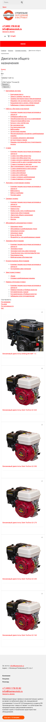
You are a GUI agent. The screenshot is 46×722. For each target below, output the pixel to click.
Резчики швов (15, 195)
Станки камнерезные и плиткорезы (23, 168)
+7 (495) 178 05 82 (11, 26)
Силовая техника (21, 50)
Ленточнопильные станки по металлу (24, 166)
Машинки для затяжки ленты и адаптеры (25, 100)
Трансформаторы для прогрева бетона (25, 253)
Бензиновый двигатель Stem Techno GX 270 (20, 523)
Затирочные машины (18, 131)
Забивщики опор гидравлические (22, 296)
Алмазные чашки (16, 233)
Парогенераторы (16, 255)
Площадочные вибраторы (20, 121)
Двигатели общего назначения (21, 215)
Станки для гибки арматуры (20, 158)
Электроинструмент (13, 272)
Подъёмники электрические (20, 268)
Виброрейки (14, 129)
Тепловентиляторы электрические (23, 251)
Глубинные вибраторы (18, 116)
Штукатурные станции (18, 140)
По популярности (7, 306)
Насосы (13, 219)
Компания (6, 675)
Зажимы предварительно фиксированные (25, 98)
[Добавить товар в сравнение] (42, 312)
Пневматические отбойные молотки (23, 289)
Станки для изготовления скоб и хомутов (25, 160)
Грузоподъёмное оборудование (17, 261)
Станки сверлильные (17, 170)
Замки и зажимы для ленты (20, 96)
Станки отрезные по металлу (21, 164)
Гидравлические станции (19, 292)
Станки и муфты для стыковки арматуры (25, 162)
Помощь (5, 682)
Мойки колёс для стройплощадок (22, 210)
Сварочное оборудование (19, 213)
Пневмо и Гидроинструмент (16, 282)
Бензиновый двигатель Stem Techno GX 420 (20, 410)
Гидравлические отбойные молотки (23, 294)
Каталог (10, 50)
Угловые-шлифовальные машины (22, 278)
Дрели (12, 276)
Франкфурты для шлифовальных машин (25, 237)
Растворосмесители (17, 127)
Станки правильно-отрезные (21, 179)
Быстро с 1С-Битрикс (11, 717)
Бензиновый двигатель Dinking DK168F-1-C (19, 354)
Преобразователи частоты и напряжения (25, 118)
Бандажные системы (13, 90)
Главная (3, 50)
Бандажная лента (16, 94)
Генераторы (14, 208)
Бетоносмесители (16, 125)
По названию (5, 302)
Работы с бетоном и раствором (17, 108)
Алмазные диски (16, 226)
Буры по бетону (16, 235)
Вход (4, 7)
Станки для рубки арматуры (20, 155)
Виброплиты (15, 190)
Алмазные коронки (17, 231)
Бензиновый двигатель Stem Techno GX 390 (20, 466)
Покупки (5, 679)
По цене (4, 304)
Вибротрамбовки (16, 193)
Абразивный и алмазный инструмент (19, 223)
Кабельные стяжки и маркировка (22, 105)
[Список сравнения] (5, 36)
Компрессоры (15, 206)
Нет (2, 308)
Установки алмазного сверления (22, 138)
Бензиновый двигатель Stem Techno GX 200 (20, 579)
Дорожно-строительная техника (18, 182)
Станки (8, 148)
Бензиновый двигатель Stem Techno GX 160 (20, 635)
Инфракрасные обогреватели (21, 257)
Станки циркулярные (18, 172)
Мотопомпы (14, 217)
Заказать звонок (8, 31)
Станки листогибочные (18, 175)
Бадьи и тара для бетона (19, 123)
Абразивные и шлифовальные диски (23, 228)
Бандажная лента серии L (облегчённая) (24, 103)
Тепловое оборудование (15, 241)
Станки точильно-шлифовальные (22, 177)
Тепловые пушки (16, 248)
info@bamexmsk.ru (12, 29)
